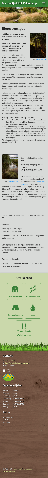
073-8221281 (10, 360)
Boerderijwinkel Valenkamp (19, 3)
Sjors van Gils (41, 21)
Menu (38, 3)
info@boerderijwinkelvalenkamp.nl (17, 363)
